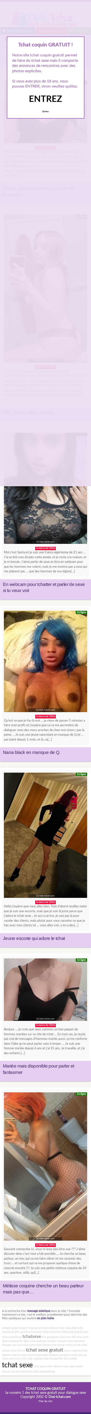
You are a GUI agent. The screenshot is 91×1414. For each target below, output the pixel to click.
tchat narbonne (76, 1341)
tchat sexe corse (11, 1358)
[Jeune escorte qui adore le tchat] (45, 836)
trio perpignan (50, 1337)
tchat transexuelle (37, 1355)
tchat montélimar (12, 1337)
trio (24, 1358)
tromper (61, 1341)
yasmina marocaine (31, 1332)
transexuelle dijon (18, 1341)
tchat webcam (38, 1341)
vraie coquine (34, 1358)
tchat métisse (50, 1328)
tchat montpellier (53, 1358)
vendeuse (26, 1371)
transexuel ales (10, 1332)
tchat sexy (68, 1366)
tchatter (51, 1341)
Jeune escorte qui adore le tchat (34, 938)
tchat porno (34, 1328)
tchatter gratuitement (14, 1328)
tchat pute (29, 1345)
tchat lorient (18, 1350)
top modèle (70, 1358)
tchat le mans (19, 1355)
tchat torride (73, 1345)
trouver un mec (11, 1371)
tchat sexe (17, 1365)
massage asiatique (38, 1311)
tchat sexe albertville (70, 1328)
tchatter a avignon (59, 1355)
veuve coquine (72, 1350)
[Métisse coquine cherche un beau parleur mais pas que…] (45, 1167)
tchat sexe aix (79, 1355)
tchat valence (54, 1366)
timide (79, 1366)
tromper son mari (12, 1345)
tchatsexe (32, 1336)
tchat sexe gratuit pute (75, 1332)
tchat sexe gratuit (44, 1350)
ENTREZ (45, 99)
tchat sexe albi (67, 1337)
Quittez (45, 112)
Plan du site (45, 1401)
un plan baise (45, 1318)
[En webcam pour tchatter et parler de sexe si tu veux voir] (45, 490)
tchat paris (39, 1366)
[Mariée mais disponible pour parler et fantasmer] (45, 990)
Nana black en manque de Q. (31, 752)
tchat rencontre (52, 1332)
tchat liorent (42, 1345)
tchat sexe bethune (44, 1371)
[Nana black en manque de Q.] (45, 663)
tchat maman (57, 1345)
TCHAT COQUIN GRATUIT (45, 1389)
